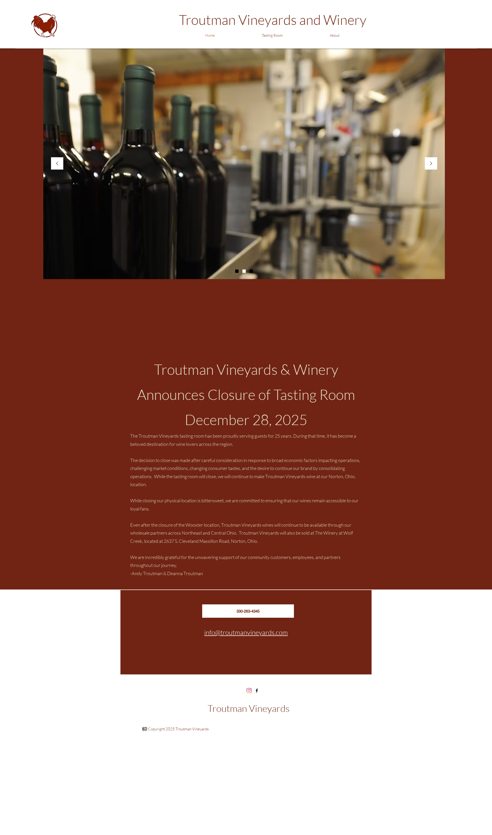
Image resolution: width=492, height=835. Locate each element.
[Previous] (57, 163)
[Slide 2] (244, 271)
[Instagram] (249, 690)
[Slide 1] (237, 271)
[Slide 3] (251, 271)
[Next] (431, 163)
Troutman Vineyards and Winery (272, 19)
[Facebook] (256, 690)
